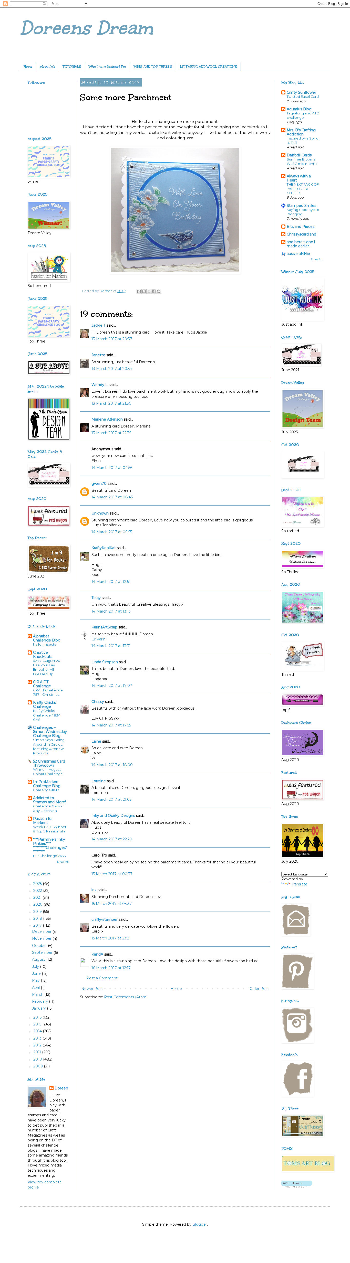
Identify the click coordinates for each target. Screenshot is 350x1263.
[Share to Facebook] (153, 291)
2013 (38, 1038)
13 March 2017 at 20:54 (111, 368)
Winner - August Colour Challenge (48, 771)
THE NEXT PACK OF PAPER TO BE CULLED (303, 188)
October (40, 945)
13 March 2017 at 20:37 (111, 339)
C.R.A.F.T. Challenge (42, 684)
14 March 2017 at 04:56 (111, 467)
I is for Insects (44, 644)
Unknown (100, 513)
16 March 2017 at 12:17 (111, 968)
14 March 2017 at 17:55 (111, 725)
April (36, 987)
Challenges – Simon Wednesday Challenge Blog (50, 731)
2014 (38, 1031)
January (39, 1008)
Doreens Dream (86, 28)
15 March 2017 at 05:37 (111, 903)
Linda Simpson (104, 662)
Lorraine (98, 781)
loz (94, 889)
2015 (37, 1024)
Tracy (96, 597)
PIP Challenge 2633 (49, 856)
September (43, 952)
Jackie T (98, 325)
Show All (63, 861)
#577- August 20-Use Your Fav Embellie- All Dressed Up (47, 667)
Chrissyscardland (301, 234)
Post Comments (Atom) (126, 997)
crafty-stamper (104, 919)
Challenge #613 (46, 790)
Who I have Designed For (107, 67)
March (38, 994)
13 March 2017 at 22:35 (111, 433)
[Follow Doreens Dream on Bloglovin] (296, 1186)
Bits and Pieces (300, 226)
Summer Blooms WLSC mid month (302, 161)
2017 (38, 925)
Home (28, 67)
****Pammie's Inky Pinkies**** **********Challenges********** (50, 845)
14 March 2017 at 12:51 (110, 581)
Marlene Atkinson (107, 419)
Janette (98, 355)
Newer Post (92, 988)
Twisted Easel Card (303, 96)
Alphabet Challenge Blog (46, 638)
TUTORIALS (72, 67)
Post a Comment (102, 978)
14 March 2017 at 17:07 (111, 685)
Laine (96, 741)
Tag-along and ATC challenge (303, 115)
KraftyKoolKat (103, 547)
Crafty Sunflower (301, 92)
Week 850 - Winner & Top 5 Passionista (49, 829)
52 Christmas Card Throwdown (49, 763)
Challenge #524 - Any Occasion (47, 808)
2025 (38, 883)
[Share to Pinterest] (158, 291)
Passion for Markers (43, 820)
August (39, 959)
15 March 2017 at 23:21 (111, 938)
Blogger (199, 1224)
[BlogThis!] (144, 291)
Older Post (259, 988)
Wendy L (99, 384)
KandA (97, 954)
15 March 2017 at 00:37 (111, 874)
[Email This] (139, 291)
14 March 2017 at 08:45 (112, 497)
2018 (38, 918)
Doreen (61, 1088)
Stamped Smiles (301, 205)
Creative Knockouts (42, 654)
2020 (38, 904)
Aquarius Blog (299, 109)
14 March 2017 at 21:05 (111, 799)
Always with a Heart (299, 178)
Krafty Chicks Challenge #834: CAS (47, 715)
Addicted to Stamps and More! (49, 800)
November (42, 938)
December (42, 931)
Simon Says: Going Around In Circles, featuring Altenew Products (49, 746)
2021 (38, 897)
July (36, 966)
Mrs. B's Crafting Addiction (301, 132)
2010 (38, 1059)
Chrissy (97, 701)
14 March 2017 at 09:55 (111, 532)
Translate (299, 884)
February (40, 1001)
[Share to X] (148, 291)
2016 (38, 1017)
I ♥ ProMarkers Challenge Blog (46, 783)
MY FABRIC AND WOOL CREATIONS (208, 67)
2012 (38, 1045)
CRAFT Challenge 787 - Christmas (48, 692)
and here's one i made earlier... (301, 244)
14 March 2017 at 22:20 (111, 839)
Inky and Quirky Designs (113, 815)
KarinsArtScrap (104, 627)
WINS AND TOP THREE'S (153, 67)
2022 (38, 890)
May (36, 980)
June (37, 973)
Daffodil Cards (299, 155)
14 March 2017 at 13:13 (111, 611)
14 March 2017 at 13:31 (111, 646)
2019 (38, 911)
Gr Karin (98, 639)
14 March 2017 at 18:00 (112, 765)
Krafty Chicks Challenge (44, 704)
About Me (47, 67)
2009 (38, 1066)
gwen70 (99, 483)
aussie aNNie (298, 253)
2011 (37, 1052)
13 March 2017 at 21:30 (111, 403)
